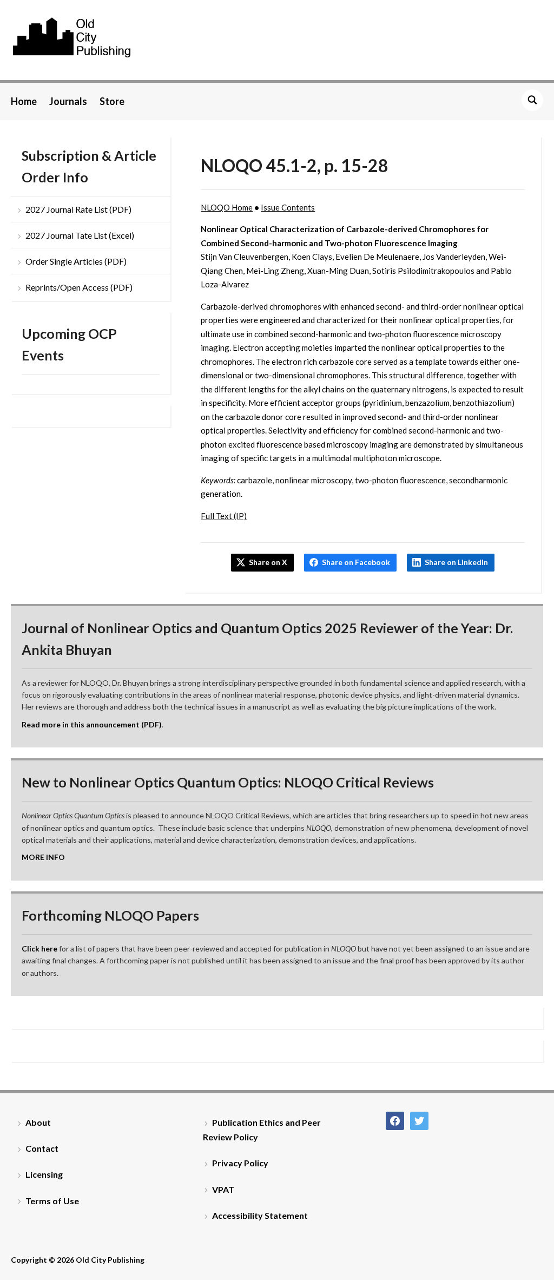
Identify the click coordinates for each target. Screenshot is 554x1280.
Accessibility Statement (260, 1215)
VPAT (223, 1189)
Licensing (44, 1174)
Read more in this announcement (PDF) (92, 724)
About (38, 1122)
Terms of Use (52, 1201)
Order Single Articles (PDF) (76, 261)
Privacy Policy (240, 1163)
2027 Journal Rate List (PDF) (78, 209)
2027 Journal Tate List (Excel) (79, 235)
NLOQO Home (227, 207)
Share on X (268, 562)
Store (112, 101)
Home (24, 101)
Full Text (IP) (224, 516)
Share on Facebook (356, 562)
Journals (68, 101)
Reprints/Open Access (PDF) (79, 287)
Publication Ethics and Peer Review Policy (262, 1129)
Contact (41, 1148)
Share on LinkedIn (456, 562)
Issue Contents (288, 207)
